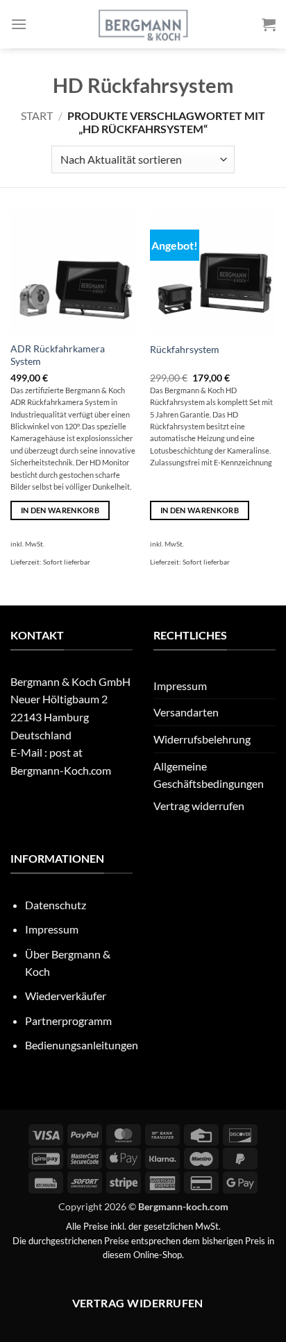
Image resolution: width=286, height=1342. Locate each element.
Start (37, 115)
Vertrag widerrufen (198, 805)
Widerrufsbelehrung (202, 739)
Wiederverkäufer (65, 995)
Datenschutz (55, 904)
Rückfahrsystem (184, 349)
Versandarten (186, 712)
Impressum (180, 685)
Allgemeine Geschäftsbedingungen (208, 775)
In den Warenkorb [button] (60, 510)
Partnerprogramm (68, 1020)
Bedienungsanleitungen (81, 1044)
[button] (18, 24)
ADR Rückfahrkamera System (57, 355)
